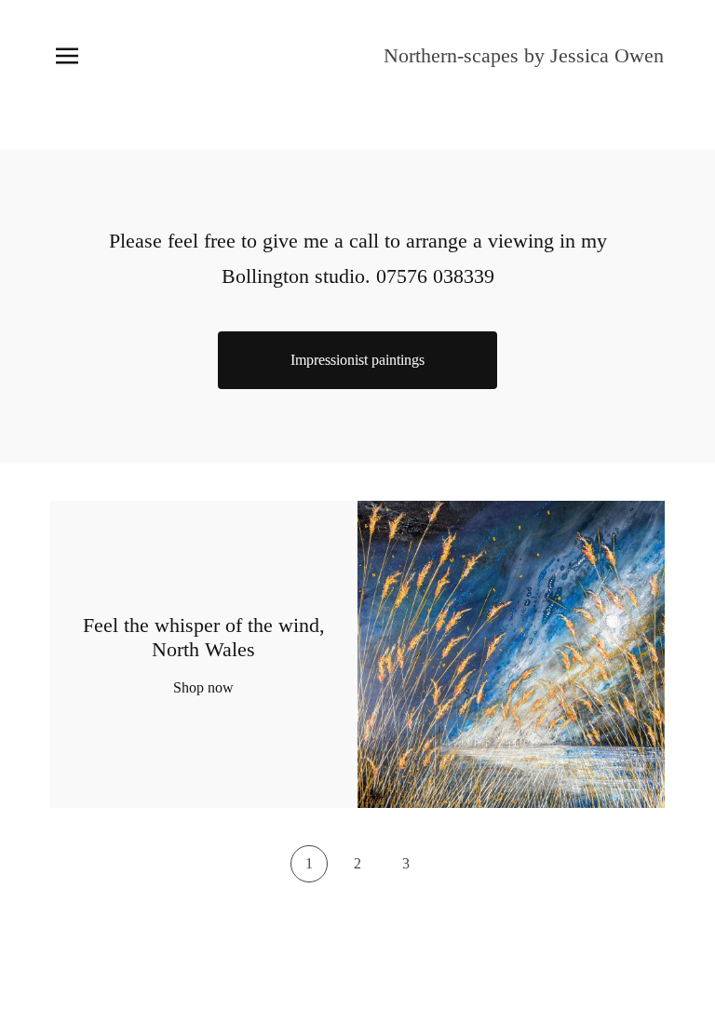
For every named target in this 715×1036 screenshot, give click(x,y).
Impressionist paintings (357, 360)
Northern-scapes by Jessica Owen (524, 55)
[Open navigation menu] (67, 56)
